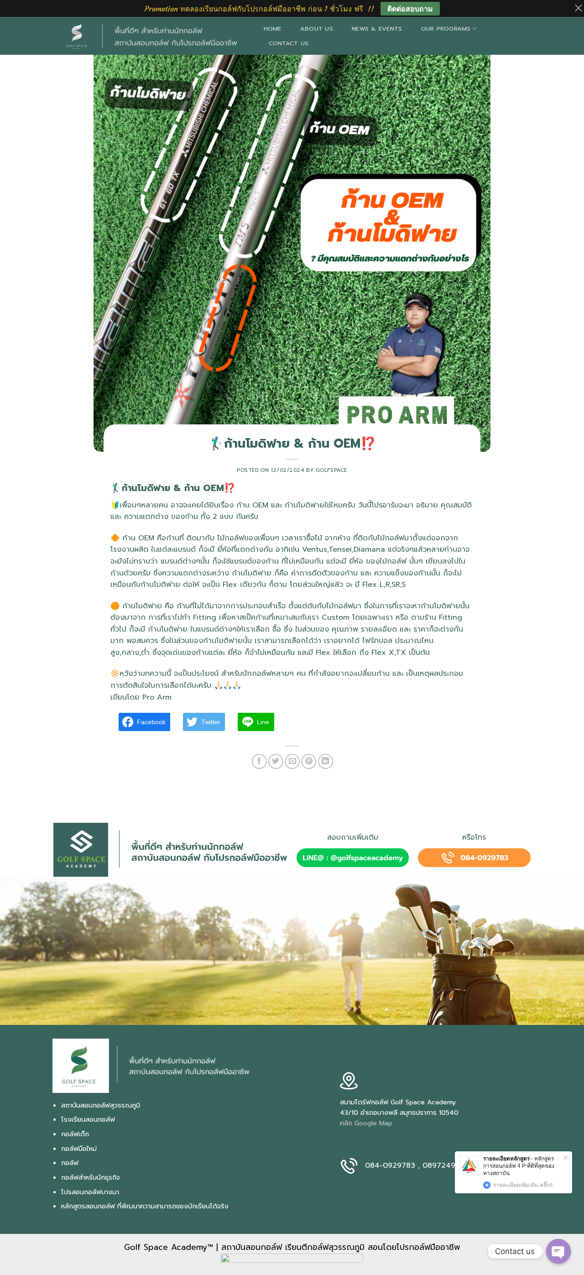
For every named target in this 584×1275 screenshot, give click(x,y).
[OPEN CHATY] (558, 1251)
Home (273, 28)
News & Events (377, 28)
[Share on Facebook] (259, 761)
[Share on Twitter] (275, 761)
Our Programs (446, 28)
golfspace (331, 470)
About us (316, 28)
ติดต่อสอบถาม (410, 8)
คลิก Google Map (366, 1123)
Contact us (289, 43)
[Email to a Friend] (292, 761)
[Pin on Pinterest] (308, 761)
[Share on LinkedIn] (325, 761)
